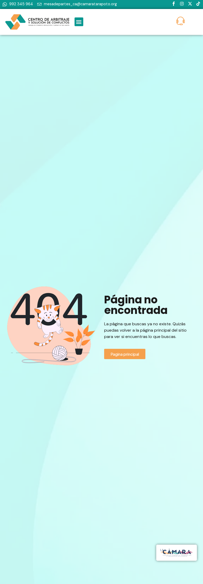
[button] (79, 21)
